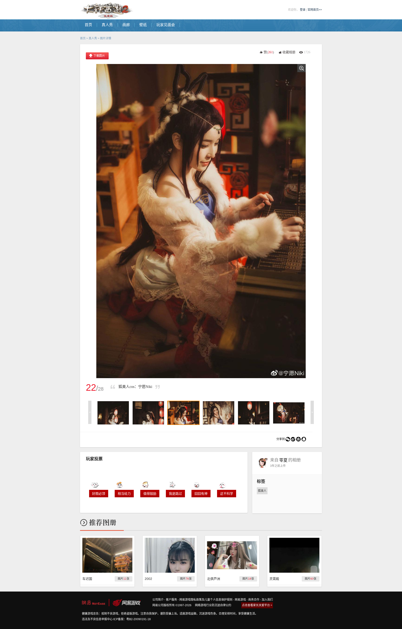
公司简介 (158, 599)
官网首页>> (315, 9)
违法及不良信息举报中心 (97, 619)
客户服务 (171, 599)
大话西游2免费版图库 (107, 9)
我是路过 (175, 493)
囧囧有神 (201, 493)
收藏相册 (288, 52)
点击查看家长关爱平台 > (257, 605)
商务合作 (253, 599)
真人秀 (93, 38)
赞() (269, 52)
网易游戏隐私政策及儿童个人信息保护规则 (205, 599)
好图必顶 (98, 493)
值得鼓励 (149, 493)
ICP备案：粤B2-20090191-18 (132, 619)
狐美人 (262, 490)
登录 (302, 9)
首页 (83, 38)
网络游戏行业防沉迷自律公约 (213, 605)
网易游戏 (240, 599)
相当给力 (124, 493)
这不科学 (226, 493)
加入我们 (267, 599)
